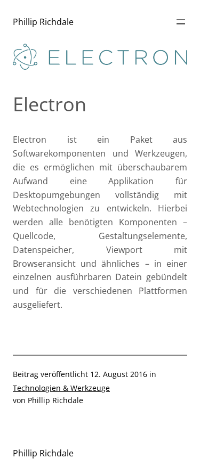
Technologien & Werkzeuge (61, 388)
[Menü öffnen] (180, 21)
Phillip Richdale (43, 22)
